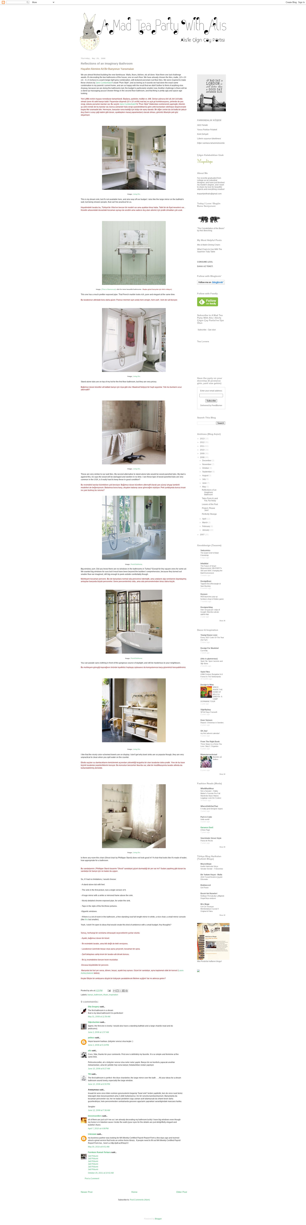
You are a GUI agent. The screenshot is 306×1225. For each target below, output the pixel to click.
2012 (202, 442)
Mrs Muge (204, 904)
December (207, 460)
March (205, 522)
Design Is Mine (207, 685)
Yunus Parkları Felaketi (207, 130)
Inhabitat (204, 563)
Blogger (158, 1219)
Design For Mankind (209, 648)
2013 (202, 439)
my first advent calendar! (210, 733)
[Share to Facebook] (123, 990)
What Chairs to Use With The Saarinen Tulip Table (209, 250)
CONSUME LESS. (205, 262)
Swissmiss (205, 550)
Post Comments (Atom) (140, 1200)
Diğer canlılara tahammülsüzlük (211, 143)
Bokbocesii (205, 885)
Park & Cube (206, 817)
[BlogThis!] (117, 990)
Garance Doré (206, 827)
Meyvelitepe (205, 864)
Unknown (92, 1134)
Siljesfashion (94, 1022)
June (204, 483)
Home (134, 1192)
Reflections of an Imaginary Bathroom (209, 492)
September (207, 472)
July (204, 479)
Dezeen (203, 594)
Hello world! (204, 819)
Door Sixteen (206, 720)
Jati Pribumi (93, 1156)
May (204, 487)
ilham (105, 995)
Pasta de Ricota (206, 841)
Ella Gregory (93, 1007)
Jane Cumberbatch (104, 83)
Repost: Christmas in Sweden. (212, 723)
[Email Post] (109, 990)
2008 (202, 457)
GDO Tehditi (202, 125)
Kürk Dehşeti (202, 134)
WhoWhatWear (207, 788)
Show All (222, 621)
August (205, 475)
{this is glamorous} (209, 659)
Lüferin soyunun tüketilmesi (209, 138)
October (206, 468)
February (206, 526)
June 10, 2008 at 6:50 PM (99, 1084)
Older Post (181, 1192)
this (86, 919)
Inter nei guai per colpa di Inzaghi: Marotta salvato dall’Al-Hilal (210, 612)
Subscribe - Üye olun (207, 330)
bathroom (98, 995)
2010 (202, 450)
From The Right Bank (210, 741)
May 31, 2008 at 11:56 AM (99, 1016)
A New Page (205, 830)
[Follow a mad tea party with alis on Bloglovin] (211, 284)
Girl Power (204, 888)
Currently (204, 651)
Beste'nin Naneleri (208, 893)
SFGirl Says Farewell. (208, 712)
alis (89, 1050)
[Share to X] (120, 990)
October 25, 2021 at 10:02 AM (101, 1173)
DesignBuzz (205, 581)
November (207, 464)
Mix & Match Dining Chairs (208, 245)
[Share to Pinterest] (126, 990)
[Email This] (114, 990)
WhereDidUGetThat (209, 806)
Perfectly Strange (209, 514)
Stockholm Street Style (210, 838)
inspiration (113, 995)
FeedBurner (217, 405)
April (204, 519)
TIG (89, 1074)
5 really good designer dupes (211, 809)
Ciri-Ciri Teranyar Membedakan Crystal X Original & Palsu (209, 909)
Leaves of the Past (210, 504)
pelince (91, 1038)
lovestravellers (95, 1116)
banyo (90, 995)
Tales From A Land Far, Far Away (210, 499)
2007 (202, 535)
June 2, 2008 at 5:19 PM (98, 1045)
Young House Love (208, 635)
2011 (202, 446)
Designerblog (206, 607)
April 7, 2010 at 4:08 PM (98, 1128)
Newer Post (86, 1192)
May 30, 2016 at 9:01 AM (98, 1147)
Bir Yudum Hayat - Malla (211, 875)
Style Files (205, 672)
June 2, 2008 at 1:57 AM (98, 1032)
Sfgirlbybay (205, 710)
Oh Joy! (204, 731)
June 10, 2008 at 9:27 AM (99, 1069)
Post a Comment (92, 1178)
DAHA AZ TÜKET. (205, 266)
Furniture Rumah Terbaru (99, 1152)
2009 (202, 453)
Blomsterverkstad (208, 754)
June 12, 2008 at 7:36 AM (99, 1110)
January (206, 530)
